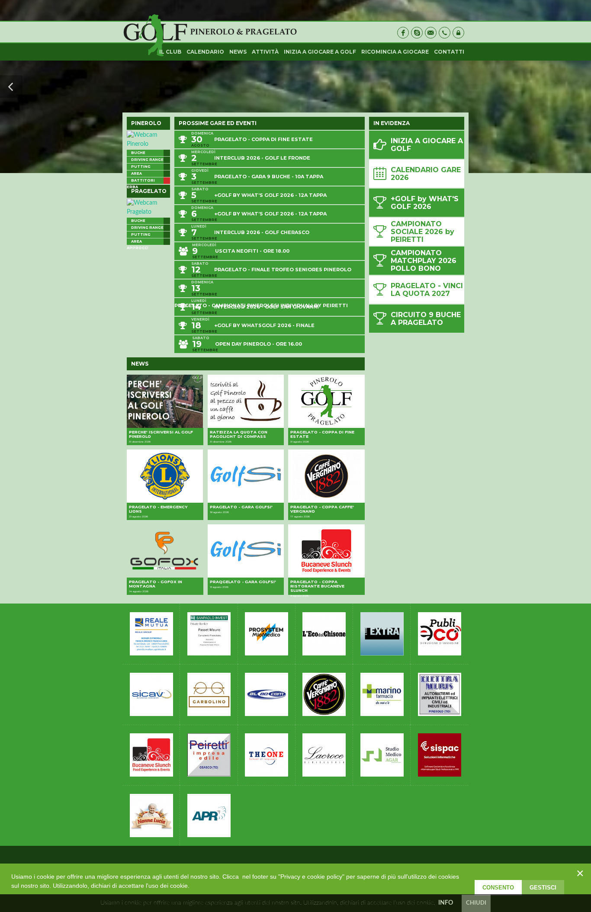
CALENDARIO (205, 51)
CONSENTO (498, 887)
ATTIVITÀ (265, 51)
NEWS (238, 51)
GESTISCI (543, 887)
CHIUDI (476, 903)
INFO (445, 903)
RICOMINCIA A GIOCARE (395, 51)
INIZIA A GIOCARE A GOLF (320, 51)
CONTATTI (449, 51)
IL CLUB (170, 51)
